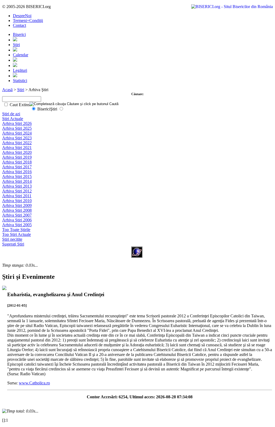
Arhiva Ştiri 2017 (17, 167)
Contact (19, 25)
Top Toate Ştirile (16, 229)
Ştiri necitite (12, 239)
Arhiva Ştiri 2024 (17, 133)
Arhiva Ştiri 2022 (17, 142)
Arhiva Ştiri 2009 (17, 205)
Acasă (7, 89)
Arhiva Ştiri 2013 (17, 186)
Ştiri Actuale (12, 118)
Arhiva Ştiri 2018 (17, 162)
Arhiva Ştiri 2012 (17, 191)
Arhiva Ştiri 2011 (16, 196)
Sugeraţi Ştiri (13, 244)
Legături (20, 70)
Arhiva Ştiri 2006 (17, 220)
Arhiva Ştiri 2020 (17, 152)
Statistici (20, 80)
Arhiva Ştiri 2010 (17, 200)
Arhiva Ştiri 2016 (17, 171)
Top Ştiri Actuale (16, 234)
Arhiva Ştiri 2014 (17, 181)
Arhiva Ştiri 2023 (17, 138)
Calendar (20, 55)
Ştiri (16, 44)
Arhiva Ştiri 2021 (17, 147)
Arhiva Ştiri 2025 (17, 128)
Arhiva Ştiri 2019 (17, 157)
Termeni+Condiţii (28, 20)
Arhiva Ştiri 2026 (17, 123)
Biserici (19, 34)
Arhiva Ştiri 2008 (17, 210)
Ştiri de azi (11, 114)
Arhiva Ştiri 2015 (17, 176)
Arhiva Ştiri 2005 (17, 224)
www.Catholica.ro (34, 383)
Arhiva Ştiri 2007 (17, 215)
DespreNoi (22, 15)
